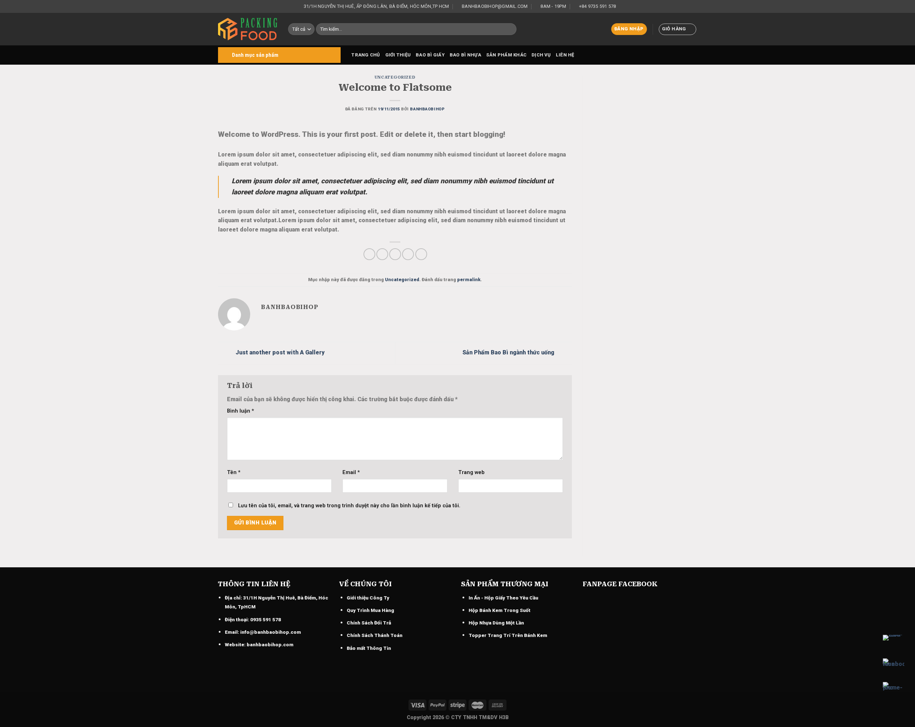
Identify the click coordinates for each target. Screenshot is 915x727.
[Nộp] (510, 29)
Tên (234, 472)
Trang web (471, 472)
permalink (468, 279)
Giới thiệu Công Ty (368, 598)
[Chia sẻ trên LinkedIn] (421, 254)
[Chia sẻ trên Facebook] (369, 254)
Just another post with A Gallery (279, 352)
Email (351, 472)
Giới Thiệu (398, 55)
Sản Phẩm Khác (506, 55)
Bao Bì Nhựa (465, 55)
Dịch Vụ (541, 55)
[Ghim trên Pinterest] (408, 254)
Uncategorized (395, 77)
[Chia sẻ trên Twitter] (382, 254)
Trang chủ (365, 55)
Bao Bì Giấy (430, 55)
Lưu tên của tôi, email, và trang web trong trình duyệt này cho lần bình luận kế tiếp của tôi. (349, 506)
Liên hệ (565, 55)
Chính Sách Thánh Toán (374, 635)
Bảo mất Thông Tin (369, 648)
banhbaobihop (427, 109)
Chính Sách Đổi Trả (369, 623)
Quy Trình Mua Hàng (370, 610)
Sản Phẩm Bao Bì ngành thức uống (509, 352)
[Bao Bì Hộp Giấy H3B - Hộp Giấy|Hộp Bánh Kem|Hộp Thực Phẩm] (247, 29)
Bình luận (240, 411)
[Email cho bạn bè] (395, 254)
